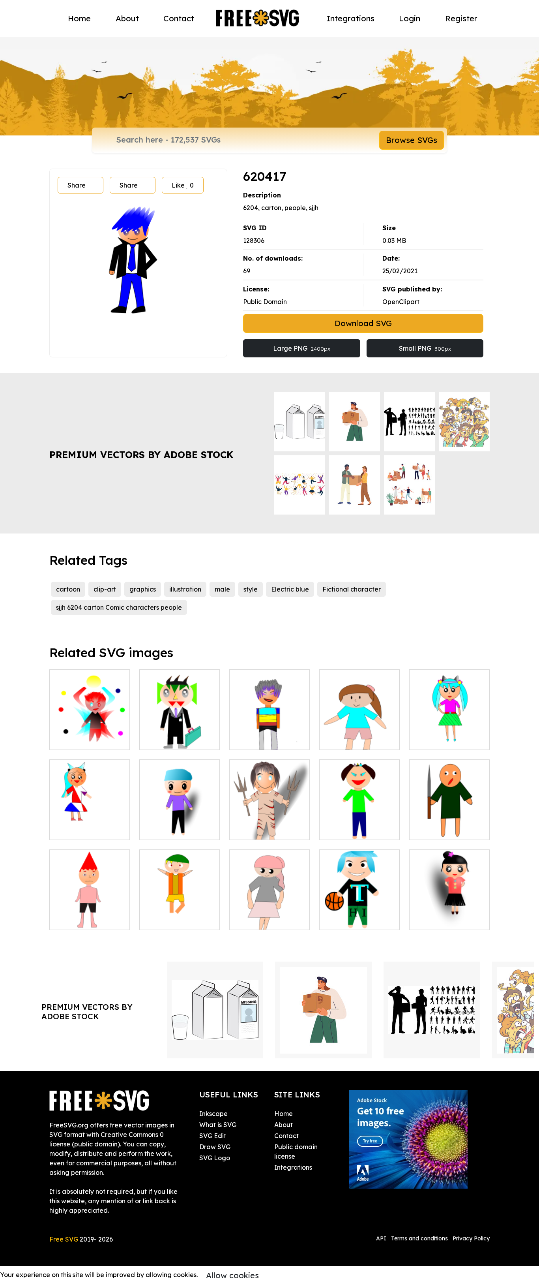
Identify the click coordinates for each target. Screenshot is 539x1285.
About (127, 18)
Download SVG (363, 323)
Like (183, 185)
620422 (339, 829)
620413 (158, 829)
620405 (159, 739)
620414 (429, 919)
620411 (428, 739)
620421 (249, 829)
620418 (69, 739)
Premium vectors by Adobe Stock (141, 454)
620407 (249, 919)
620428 (159, 919)
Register (461, 18)
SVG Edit (212, 1136)
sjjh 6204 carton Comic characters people (119, 607)
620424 (429, 829)
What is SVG (217, 1125)
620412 (69, 829)
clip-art (105, 589)
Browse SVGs (411, 140)
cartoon (68, 589)
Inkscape (213, 1114)
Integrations (350, 18)
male (222, 589)
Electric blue (290, 589)
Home (79, 18)
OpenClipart (400, 302)
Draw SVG (214, 1147)
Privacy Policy (471, 1238)
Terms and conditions (419, 1238)
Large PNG (301, 348)
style (250, 589)
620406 (339, 739)
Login (409, 18)
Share (76, 185)
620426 (69, 919)
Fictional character (351, 589)
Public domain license (296, 1151)
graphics (142, 589)
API (382, 1238)
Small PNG (425, 348)
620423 (339, 919)
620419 (249, 739)
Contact (178, 18)
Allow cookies (232, 1275)
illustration (185, 589)
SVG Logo (214, 1158)
